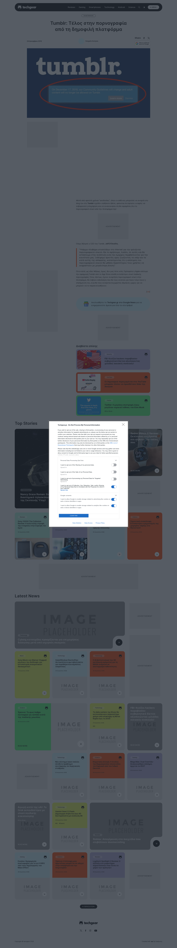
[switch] (114, 464)
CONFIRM (74, 515)
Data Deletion (77, 523)
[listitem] (88, 460)
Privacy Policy (100, 523)
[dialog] (88, 474)
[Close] (124, 425)
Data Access (88, 523)
